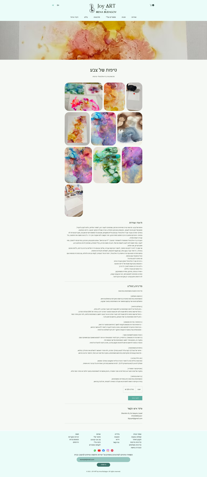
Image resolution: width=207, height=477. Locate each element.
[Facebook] (103, 450)
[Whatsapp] (94, 450)
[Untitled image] (84, 97)
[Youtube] (99, 450)
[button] (152, 5)
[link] (135, 398)
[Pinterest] (112, 450)
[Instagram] (107, 450)
